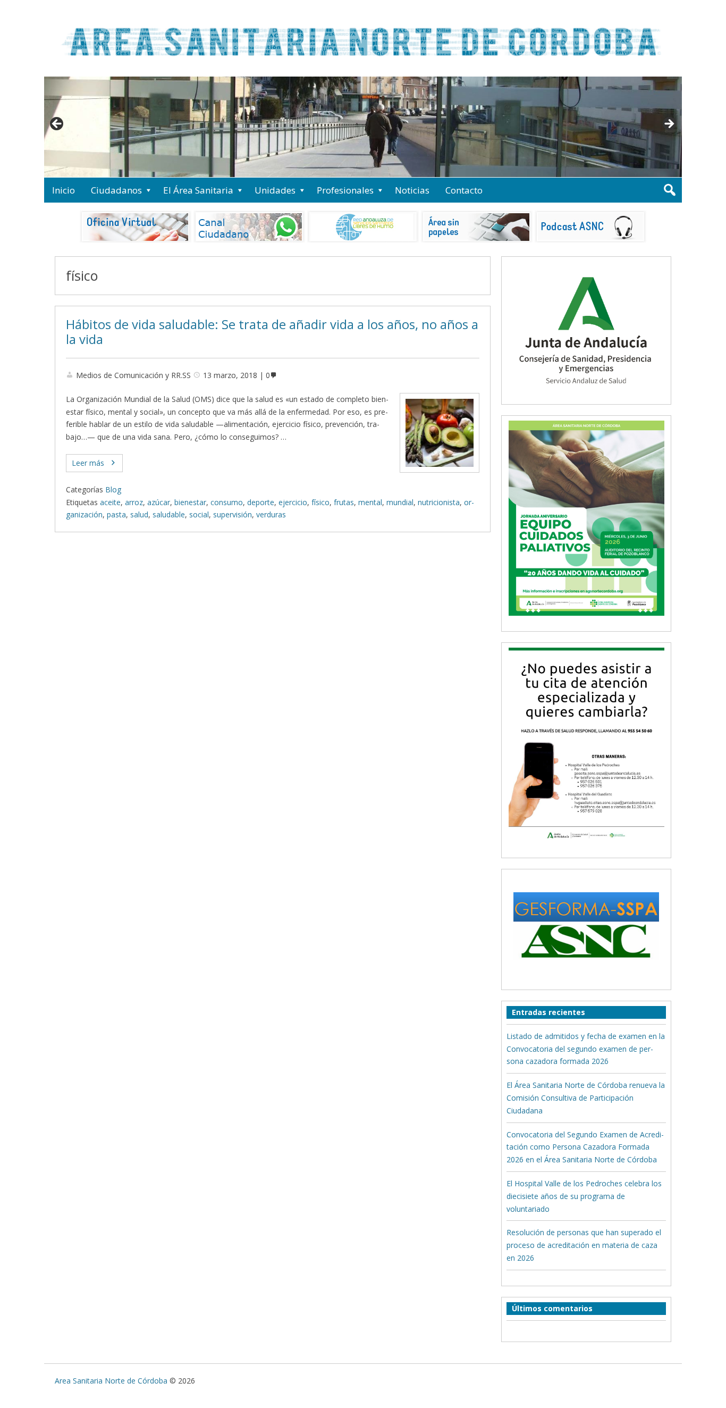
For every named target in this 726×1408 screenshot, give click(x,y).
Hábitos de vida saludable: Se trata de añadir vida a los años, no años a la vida (272, 332)
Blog (113, 489)
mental (370, 502)
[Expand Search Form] (669, 190)
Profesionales (345, 190)
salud (139, 514)
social (199, 514)
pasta (116, 514)
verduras (271, 514)
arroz (134, 502)
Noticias (412, 190)
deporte (260, 502)
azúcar (158, 502)
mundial (399, 502)
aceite (110, 502)
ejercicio (292, 502)
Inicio (63, 190)
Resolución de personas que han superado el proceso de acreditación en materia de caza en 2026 (583, 1245)
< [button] (57, 124)
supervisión (232, 514)
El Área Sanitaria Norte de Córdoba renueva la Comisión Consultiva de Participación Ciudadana (585, 1098)
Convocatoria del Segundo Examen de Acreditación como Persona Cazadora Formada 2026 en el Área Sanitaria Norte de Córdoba (585, 1147)
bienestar (190, 502)
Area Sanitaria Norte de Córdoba (111, 1381)
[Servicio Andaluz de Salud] (586, 393)
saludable (169, 514)
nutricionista (439, 502)
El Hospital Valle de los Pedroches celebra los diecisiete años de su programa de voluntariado (584, 1196)
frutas (344, 502)
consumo (226, 502)
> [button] (669, 124)
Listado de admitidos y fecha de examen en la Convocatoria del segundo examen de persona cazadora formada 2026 (585, 1049)
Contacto (464, 190)
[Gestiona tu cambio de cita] (586, 518)
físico (320, 502)
